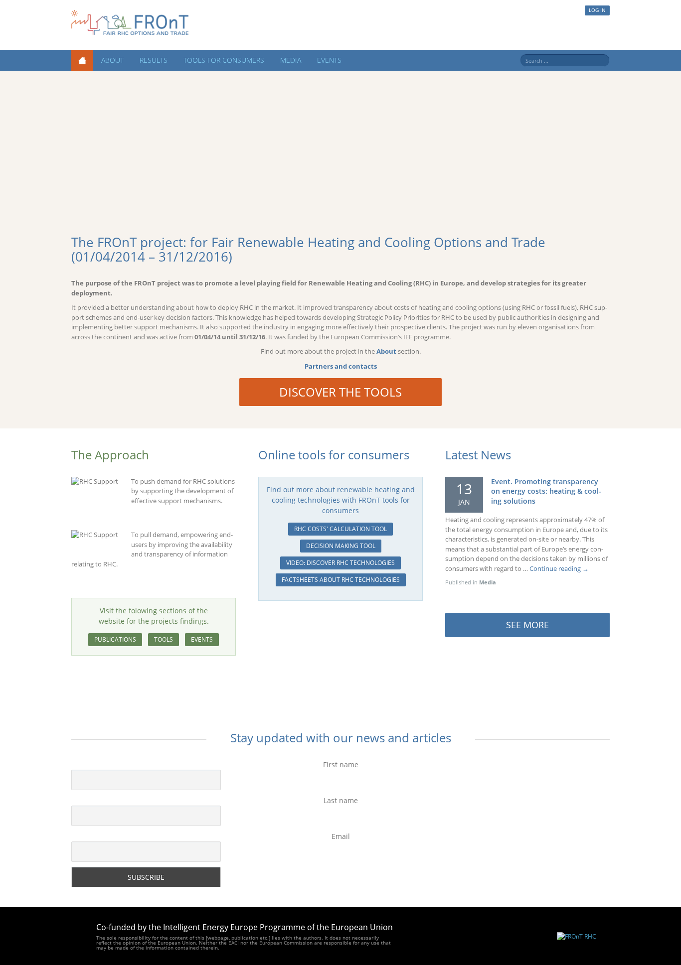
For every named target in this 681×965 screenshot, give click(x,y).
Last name (341, 800)
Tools (163, 639)
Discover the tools (340, 392)
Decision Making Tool (340, 546)
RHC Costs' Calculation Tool (340, 529)
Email (341, 836)
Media (290, 60)
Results (154, 60)
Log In (597, 9)
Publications (115, 639)
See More (527, 625)
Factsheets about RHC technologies (341, 579)
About (112, 60)
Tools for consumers (223, 60)
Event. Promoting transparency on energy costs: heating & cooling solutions (546, 491)
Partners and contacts (341, 366)
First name (340, 764)
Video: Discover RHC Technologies (340, 562)
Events (329, 60)
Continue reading (559, 568)
